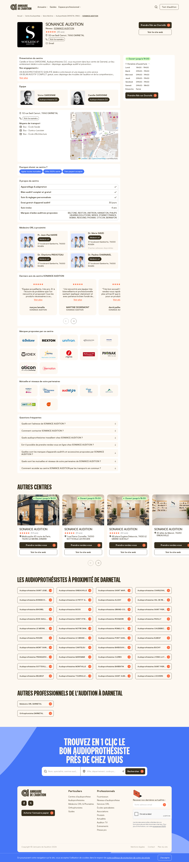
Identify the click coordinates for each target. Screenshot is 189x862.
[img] (55, 32)
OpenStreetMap (98, 158)
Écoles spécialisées (105, 807)
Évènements (102, 826)
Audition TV (102, 822)
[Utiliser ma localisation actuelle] (123, 771)
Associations (102, 811)
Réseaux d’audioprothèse (108, 800)
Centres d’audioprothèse (79, 796)
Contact (151, 847)
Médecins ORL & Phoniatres (81, 804)
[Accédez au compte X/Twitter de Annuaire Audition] (30, 803)
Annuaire (42, 7)
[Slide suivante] (73, 321)
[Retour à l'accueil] (38, 792)
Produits (100, 815)
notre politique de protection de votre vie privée (128, 857)
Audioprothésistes (76, 800)
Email (51, 43)
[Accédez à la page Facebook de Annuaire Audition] (24, 803)
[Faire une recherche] (156, 7)
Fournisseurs (102, 796)
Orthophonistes (75, 807)
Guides (53, 7)
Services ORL (103, 804)
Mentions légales (138, 847)
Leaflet (83, 158)
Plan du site (163, 847)
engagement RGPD (159, 826)
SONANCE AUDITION (64, 28)
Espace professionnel (68, 7)
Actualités (101, 818)
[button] (94, 133)
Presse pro (102, 830)
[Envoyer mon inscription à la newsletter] (164, 804)
